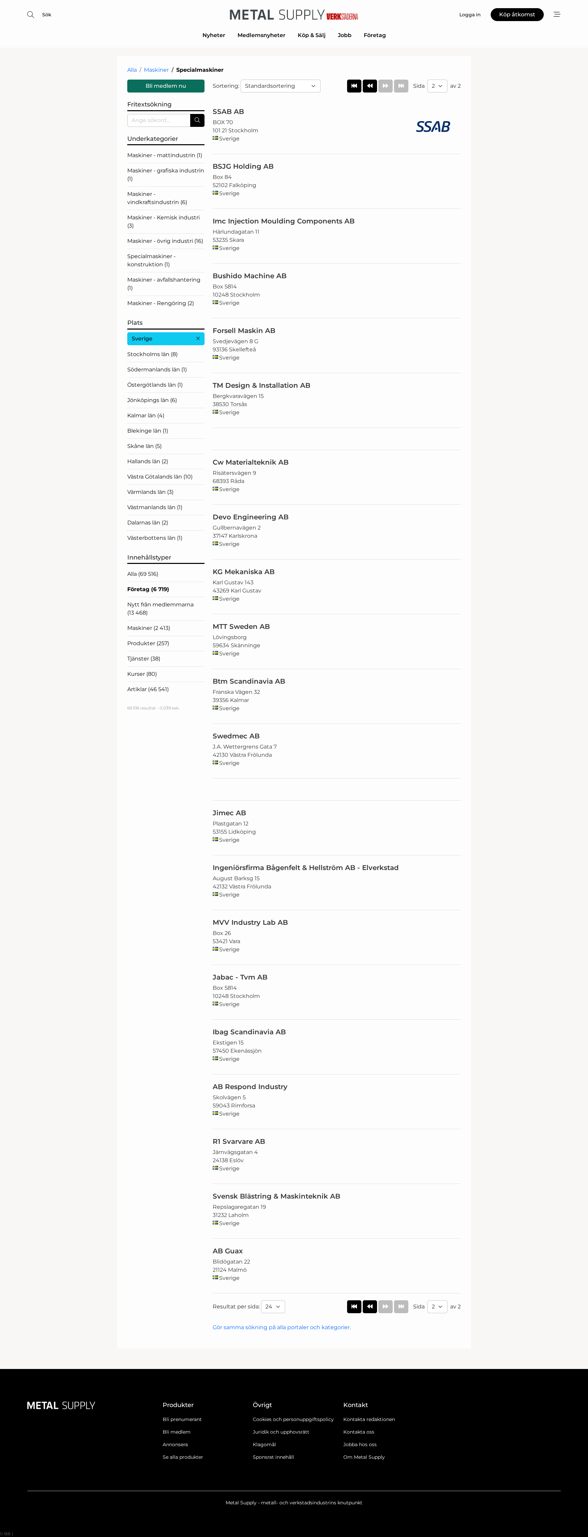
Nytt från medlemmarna (160, 608)
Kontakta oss (358, 1432)
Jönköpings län (152, 400)
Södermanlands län (157, 369)
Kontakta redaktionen (369, 1419)
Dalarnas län (147, 522)
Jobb (345, 35)
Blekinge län (147, 431)
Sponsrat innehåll (273, 1457)
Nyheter (213, 35)
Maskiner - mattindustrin (164, 155)
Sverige (142, 338)
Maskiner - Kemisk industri (163, 221)
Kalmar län (145, 415)
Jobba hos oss (360, 1444)
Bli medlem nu (166, 86)
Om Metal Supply (364, 1457)
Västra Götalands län (160, 476)
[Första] (354, 86)
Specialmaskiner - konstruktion (151, 260)
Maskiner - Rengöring (160, 303)
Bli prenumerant (182, 1419)
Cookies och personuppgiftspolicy (293, 1419)
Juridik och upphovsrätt (281, 1432)
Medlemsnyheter (261, 35)
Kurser (142, 674)
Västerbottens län (154, 538)
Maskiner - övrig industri (165, 241)
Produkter (148, 643)
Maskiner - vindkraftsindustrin (157, 198)
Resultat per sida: (237, 1306)
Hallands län (147, 461)
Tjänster (143, 658)
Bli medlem (177, 1432)
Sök (46, 15)
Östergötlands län (155, 385)
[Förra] (370, 86)
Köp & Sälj (312, 35)
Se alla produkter (183, 1457)
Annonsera (175, 1444)
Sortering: (227, 86)
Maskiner (156, 70)
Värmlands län (150, 492)
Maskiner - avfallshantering (163, 284)
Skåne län (144, 446)
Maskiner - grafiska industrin (165, 174)
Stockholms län (152, 354)
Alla (132, 70)
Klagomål (264, 1444)
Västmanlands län (154, 507)
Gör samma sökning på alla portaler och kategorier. (282, 1327)
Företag (375, 35)
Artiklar (148, 689)
